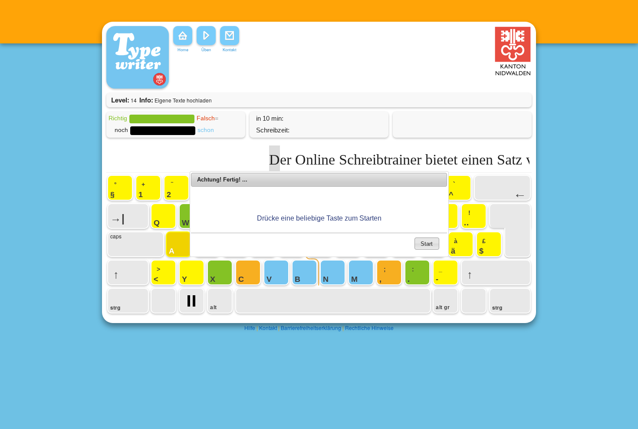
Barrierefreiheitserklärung (311, 327)
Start (427, 244)
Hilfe (249, 327)
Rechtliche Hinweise (369, 327)
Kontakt (268, 327)
